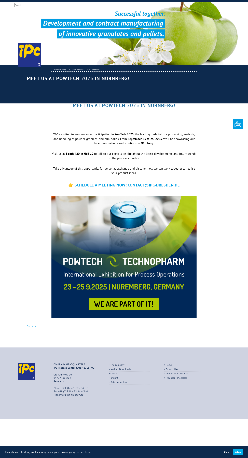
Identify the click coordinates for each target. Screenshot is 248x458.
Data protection (119, 382)
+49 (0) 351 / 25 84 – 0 (75, 388)
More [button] (88, 452)
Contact (129, 5)
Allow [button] (238, 451)
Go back (31, 326)
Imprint (141, 5)
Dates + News (77, 69)
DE (68, 5)
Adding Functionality (177, 373)
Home (169, 364)
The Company (59, 69)
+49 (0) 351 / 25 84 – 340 (73, 391)
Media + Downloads (111, 5)
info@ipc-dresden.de (71, 394)
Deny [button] (226, 451)
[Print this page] (238, 128)
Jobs (94, 5)
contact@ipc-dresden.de (154, 185)
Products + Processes (176, 377)
